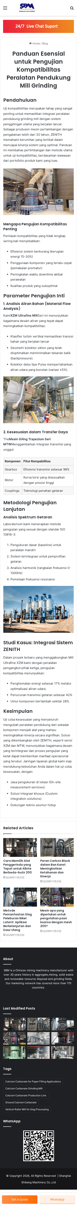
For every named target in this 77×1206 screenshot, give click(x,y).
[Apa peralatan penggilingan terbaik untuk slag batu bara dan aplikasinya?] (62, 1038)
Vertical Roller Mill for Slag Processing (27, 1109)
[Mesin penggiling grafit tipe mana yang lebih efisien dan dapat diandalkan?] (38, 1052)
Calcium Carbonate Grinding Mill (24, 1088)
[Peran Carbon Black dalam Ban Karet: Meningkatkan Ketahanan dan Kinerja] (57, 847)
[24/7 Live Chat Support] (38, 26)
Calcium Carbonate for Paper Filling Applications (33, 1081)
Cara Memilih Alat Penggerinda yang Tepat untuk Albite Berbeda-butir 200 (17, 866)
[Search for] (72, 9)
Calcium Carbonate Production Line (25, 1095)
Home (36, 43)
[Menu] (5, 9)
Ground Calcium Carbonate (21, 1102)
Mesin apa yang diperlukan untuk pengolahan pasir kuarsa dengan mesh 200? (56, 918)
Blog (45, 43)
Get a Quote (19, 1199)
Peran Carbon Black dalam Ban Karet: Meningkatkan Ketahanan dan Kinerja (55, 868)
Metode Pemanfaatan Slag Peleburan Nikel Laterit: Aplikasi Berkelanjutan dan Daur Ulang (17, 920)
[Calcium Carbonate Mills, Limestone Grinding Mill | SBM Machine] (26, 8)
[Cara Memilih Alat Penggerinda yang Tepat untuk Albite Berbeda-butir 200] (20, 847)
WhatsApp (57, 1199)
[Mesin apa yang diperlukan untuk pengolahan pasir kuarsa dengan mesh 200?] (57, 897)
